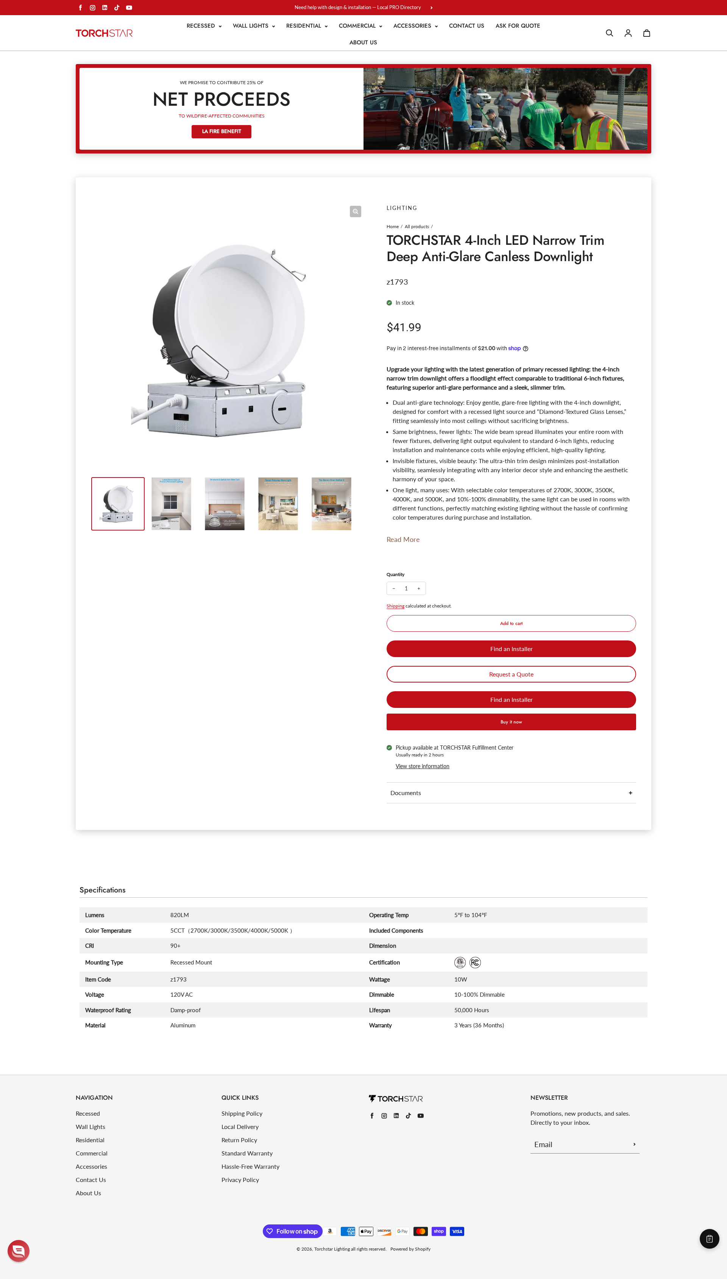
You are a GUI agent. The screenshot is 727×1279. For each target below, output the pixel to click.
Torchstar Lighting (332, 1249)
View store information (422, 766)
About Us (363, 42)
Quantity (395, 574)
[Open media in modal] (355, 211)
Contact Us (466, 26)
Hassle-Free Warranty (250, 1166)
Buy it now (511, 722)
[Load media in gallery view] (118, 503)
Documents (405, 792)
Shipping (395, 606)
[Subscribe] (634, 1144)
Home (393, 226)
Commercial (358, 26)
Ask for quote (518, 26)
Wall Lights (251, 26)
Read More (403, 539)
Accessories (413, 26)
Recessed (202, 26)
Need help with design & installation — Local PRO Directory (358, 7)
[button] (19, 1251)
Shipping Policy (242, 1113)
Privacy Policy (240, 1179)
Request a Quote (511, 674)
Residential (304, 26)
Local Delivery (240, 1126)
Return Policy (239, 1139)
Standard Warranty (247, 1153)
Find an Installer (511, 648)
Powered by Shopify (410, 1249)
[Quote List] (709, 1239)
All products (417, 226)
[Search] (609, 33)
